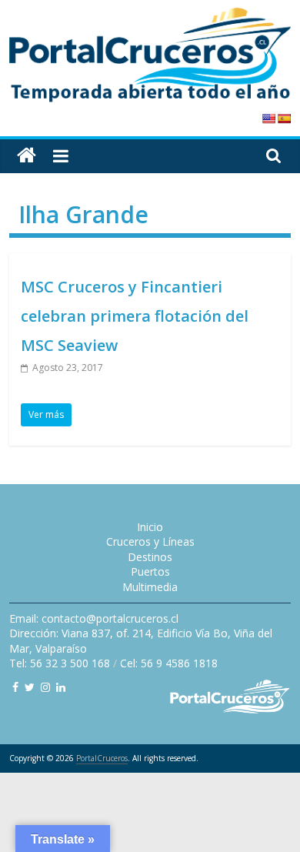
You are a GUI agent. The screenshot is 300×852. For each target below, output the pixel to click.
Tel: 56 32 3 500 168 (59, 663)
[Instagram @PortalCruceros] (45, 687)
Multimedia (150, 587)
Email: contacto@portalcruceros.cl (93, 618)
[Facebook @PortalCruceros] (15, 687)
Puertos (150, 571)
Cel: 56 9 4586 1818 (169, 663)
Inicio (150, 527)
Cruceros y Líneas (150, 541)
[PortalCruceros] (26, 155)
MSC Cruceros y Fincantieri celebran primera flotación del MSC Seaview (134, 316)
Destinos (150, 557)
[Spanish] (284, 118)
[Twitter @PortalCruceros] (30, 687)
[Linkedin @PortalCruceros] (60, 687)
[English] (268, 118)
